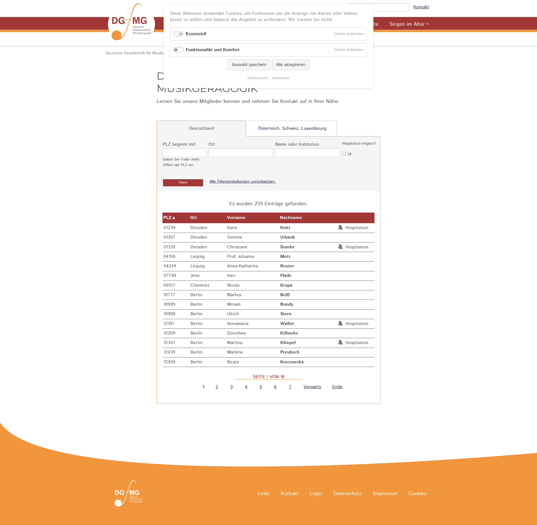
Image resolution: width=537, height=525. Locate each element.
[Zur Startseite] (131, 24)
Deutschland (201, 128)
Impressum (385, 493)
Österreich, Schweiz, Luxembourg (292, 128)
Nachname (291, 218)
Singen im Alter (407, 24)
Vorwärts (312, 387)
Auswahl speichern (249, 65)
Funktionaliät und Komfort (213, 50)
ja (349, 153)
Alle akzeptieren (290, 65)
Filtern (183, 182)
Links (263, 493)
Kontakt (421, 7)
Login (316, 493)
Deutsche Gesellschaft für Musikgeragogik (143, 53)
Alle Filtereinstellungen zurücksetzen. (242, 181)
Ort (211, 144)
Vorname (236, 218)
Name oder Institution (297, 144)
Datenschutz (347, 493)
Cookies (417, 493)
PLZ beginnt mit (179, 144)
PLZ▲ (169, 218)
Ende (337, 387)
